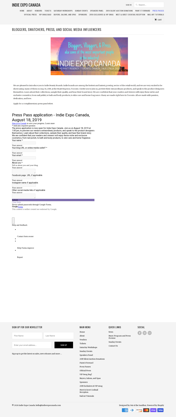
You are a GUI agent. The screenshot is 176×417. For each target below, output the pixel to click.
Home (22, 11)
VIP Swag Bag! (45, 14)
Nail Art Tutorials (156, 14)
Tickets (48, 11)
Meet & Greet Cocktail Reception (130, 14)
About (29, 11)
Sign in (129, 5)
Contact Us (113, 346)
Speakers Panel (96, 11)
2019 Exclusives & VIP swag (101, 14)
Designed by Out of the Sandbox (132, 405)
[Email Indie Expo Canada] (150, 333)
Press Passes (158, 11)
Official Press (30, 14)
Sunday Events (81, 11)
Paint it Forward (142, 11)
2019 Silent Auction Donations (119, 11)
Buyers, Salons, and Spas (65, 14)
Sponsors (82, 14)
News (111, 332)
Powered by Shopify (155, 405)
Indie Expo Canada (26, 5)
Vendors (38, 11)
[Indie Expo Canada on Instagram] (145, 333)
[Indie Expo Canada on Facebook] (140, 333)
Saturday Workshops (63, 11)
